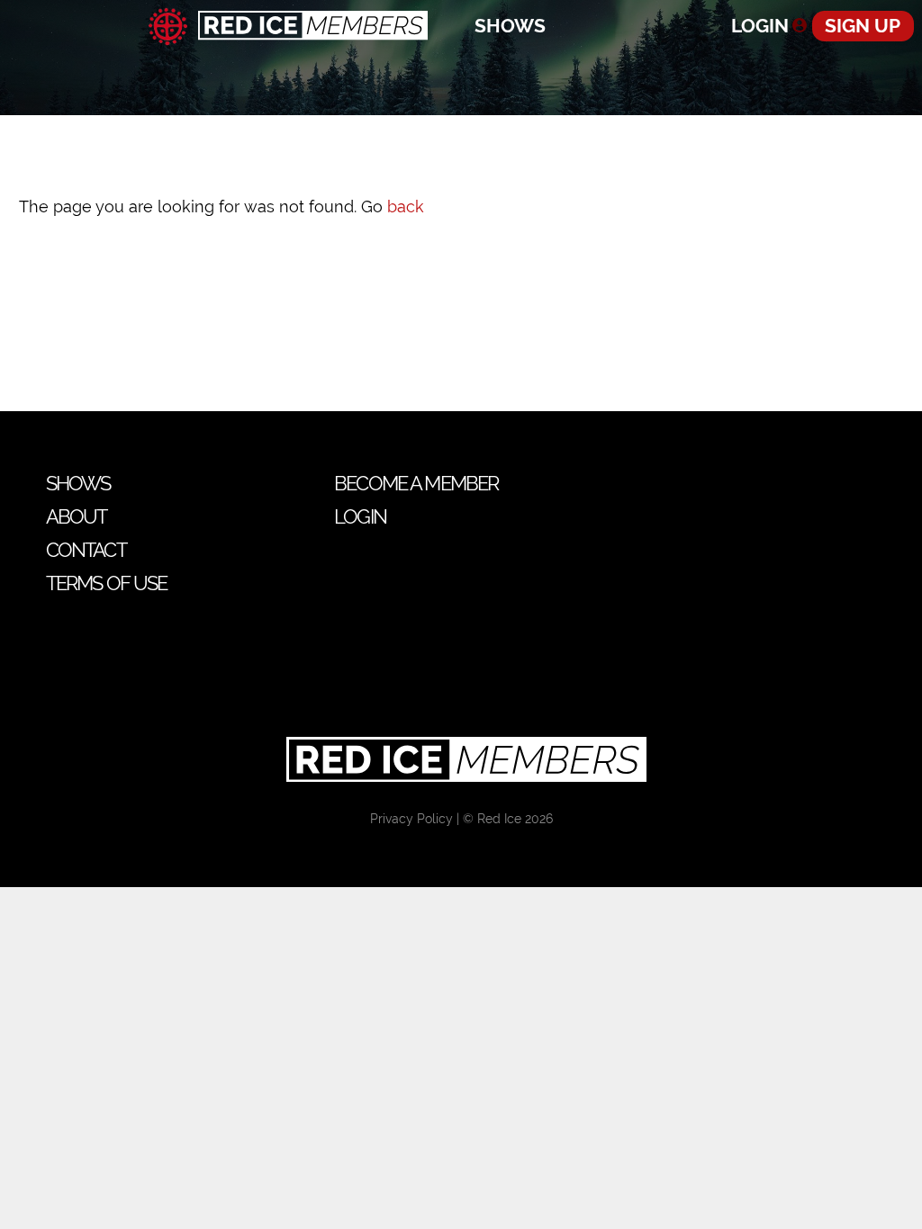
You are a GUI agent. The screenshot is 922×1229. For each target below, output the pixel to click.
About (76, 516)
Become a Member (416, 483)
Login (760, 25)
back (405, 206)
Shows (510, 25)
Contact (86, 549)
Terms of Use (106, 583)
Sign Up (862, 25)
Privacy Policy (411, 819)
